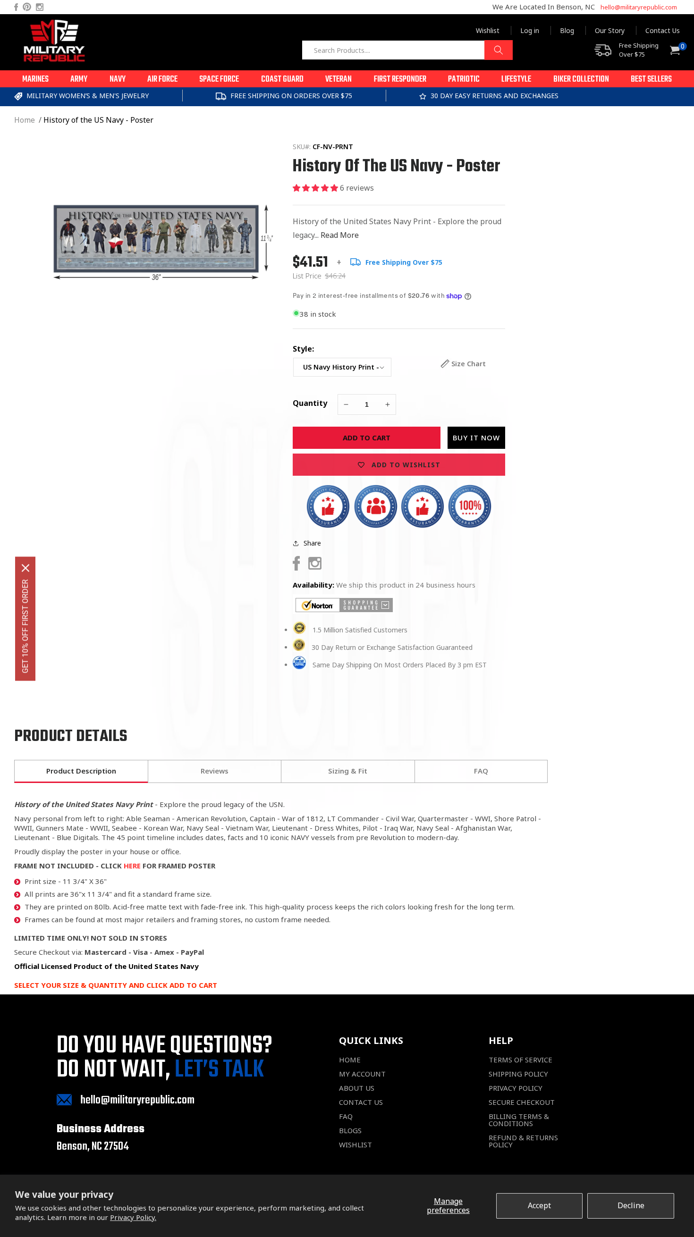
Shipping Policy (518, 1073)
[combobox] (407, 50)
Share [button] (312, 543)
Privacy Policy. (133, 1217)
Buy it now (476, 437)
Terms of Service (520, 1059)
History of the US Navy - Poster (98, 120)
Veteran (338, 79)
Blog (567, 30)
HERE (132, 865)
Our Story (610, 30)
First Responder (400, 79)
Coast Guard (282, 79)
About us (356, 1088)
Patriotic (464, 79)
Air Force (162, 79)
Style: (303, 349)
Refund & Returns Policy (523, 1141)
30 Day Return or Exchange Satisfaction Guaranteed (392, 647)
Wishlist (487, 30)
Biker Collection (581, 79)
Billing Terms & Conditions (519, 1120)
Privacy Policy (515, 1088)
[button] (35, 78)
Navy (118, 79)
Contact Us (662, 30)
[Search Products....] (498, 50)
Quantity (310, 403)
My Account (362, 1073)
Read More (340, 235)
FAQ (346, 1116)
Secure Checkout (522, 1102)
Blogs (350, 1130)
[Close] (25, 568)
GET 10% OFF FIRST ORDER (25, 626)
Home (24, 120)
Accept (539, 1205)
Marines (35, 79)
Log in (529, 30)
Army (78, 79)
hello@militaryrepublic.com (639, 7)
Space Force (219, 79)
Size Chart (468, 363)
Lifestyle (516, 79)
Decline (631, 1205)
